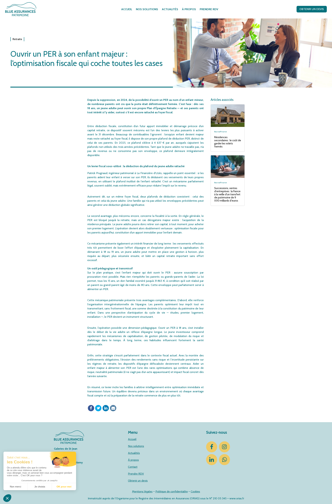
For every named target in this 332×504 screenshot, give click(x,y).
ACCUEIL (126, 9)
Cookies (195, 491)
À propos (133, 460)
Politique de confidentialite (171, 491)
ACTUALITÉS (170, 9)
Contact (132, 466)
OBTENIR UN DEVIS (311, 9)
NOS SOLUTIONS (147, 9)
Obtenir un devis (138, 480)
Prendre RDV (136, 473)
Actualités (134, 453)
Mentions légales (142, 491)
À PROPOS (189, 9)
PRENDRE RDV (209, 9)
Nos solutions (136, 446)
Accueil (132, 439)
